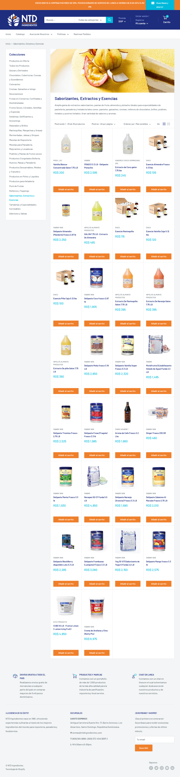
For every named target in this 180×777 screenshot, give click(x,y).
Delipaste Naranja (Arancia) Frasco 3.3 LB (126, 499)
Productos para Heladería (21, 181)
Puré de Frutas (16, 186)
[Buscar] (109, 20)
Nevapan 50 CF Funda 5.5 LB (95, 499)
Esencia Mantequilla (124, 231)
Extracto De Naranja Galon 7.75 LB (158, 303)
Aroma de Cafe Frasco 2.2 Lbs (127, 435)
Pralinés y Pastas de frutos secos (25, 153)
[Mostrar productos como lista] (168, 124)
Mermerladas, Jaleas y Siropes (24, 135)
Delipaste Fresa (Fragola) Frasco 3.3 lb (95, 435)
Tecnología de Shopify (15, 769)
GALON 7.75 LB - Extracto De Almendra (96, 236)
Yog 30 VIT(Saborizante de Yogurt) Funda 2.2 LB (127, 563)
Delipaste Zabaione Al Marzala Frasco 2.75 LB (156, 499)
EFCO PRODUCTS (60, 622)
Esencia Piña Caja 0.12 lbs (65, 298)
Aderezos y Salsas (18, 213)
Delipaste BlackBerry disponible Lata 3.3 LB (63, 563)
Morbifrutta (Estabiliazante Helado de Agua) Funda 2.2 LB (158, 368)
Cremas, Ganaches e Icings (22, 89)
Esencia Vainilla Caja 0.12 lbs (157, 233)
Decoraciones (16, 93)
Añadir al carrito (66, 189)
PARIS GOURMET (121, 429)
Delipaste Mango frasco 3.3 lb (158, 563)
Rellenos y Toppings (19, 190)
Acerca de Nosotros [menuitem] (39, 34)
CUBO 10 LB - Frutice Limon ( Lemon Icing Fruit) (65, 627)
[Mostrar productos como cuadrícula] (164, 124)
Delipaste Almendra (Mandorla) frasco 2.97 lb (64, 233)
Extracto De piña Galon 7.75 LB (65, 370)
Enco (148, 160)
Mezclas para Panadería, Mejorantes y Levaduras (21, 146)
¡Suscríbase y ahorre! (162, 5)
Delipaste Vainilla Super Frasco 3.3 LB (126, 367)
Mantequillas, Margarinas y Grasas (25, 130)
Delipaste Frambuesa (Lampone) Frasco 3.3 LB (95, 563)
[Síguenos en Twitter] (156, 768)
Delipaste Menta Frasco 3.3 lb (65, 499)
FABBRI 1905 (58, 227)
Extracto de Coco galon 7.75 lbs (126, 169)
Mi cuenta (141, 23)
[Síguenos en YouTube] (167, 768)
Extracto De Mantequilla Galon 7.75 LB (126, 303)
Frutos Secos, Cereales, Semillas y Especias (25, 109)
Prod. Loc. (58, 160)
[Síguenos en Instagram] (162, 768)
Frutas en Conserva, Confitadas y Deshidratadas (25, 100)
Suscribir (143, 748)
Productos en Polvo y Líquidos (24, 176)
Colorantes (14, 84)
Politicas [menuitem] (61, 34)
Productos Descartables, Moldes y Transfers (25, 169)
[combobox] (59, 20)
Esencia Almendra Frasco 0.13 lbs (158, 166)
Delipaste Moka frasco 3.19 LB (96, 367)
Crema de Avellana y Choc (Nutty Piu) (96, 632)
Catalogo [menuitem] (20, 34)
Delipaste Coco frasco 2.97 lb (96, 300)
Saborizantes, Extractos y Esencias (21, 197)
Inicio (8, 44)
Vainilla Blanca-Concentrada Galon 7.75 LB (65, 166)
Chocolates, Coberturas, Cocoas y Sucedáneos (25, 77)
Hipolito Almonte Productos (92, 228)
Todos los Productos (19, 65)
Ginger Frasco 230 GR (156, 433)
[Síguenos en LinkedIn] (172, 768)
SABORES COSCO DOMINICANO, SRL (127, 161)
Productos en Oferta (19, 60)
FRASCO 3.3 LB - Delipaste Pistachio (96, 166)
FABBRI (87, 160)
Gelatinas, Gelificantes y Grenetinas (21, 118)
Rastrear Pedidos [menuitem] (82, 34)
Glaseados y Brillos (18, 125)
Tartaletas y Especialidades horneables (22, 206)
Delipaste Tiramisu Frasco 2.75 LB (65, 435)
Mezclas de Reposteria (20, 140)
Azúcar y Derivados (18, 70)
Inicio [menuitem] (8, 34)
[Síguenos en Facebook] (151, 768)
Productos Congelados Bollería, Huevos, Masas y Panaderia (24, 160)
